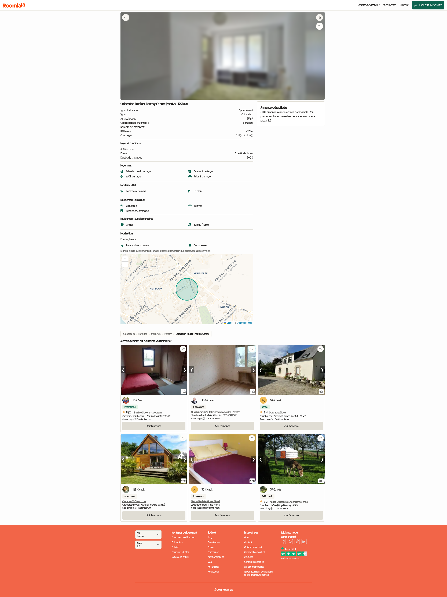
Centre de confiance (254, 562)
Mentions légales (216, 557)
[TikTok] (297, 542)
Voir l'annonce (154, 426)
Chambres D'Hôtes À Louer (134, 501)
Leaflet (229, 322)
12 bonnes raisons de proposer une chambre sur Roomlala (258, 573)
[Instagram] (290, 542)
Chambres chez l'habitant (183, 537)
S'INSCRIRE (404, 5)
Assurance (248, 557)
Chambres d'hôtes (180, 552)
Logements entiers (180, 557)
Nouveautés (213, 571)
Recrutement (214, 542)
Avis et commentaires (254, 567)
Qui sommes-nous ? (253, 547)
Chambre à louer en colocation (147, 412)
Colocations (177, 542)
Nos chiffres (213, 567)
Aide (246, 537)
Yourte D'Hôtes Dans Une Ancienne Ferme (289, 502)
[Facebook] (283, 542)
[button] (125, 259)
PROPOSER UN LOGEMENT (430, 5)
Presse (211, 547)
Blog (210, 537)
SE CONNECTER (389, 5)
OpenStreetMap (244, 322)
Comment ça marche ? (254, 552)
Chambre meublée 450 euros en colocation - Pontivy (215, 412)
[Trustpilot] (294, 558)
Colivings (176, 547)
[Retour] (125, 22)
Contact (248, 542)
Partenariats (213, 552)
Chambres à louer (278, 412)
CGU (210, 562)
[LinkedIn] (304, 542)
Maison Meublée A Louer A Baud (205, 501)
